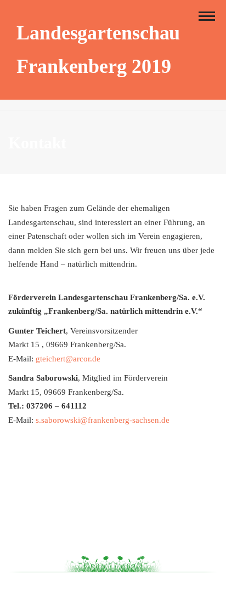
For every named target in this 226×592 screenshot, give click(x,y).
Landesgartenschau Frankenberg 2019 (98, 49)
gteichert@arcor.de (68, 358)
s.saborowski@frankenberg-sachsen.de (103, 420)
